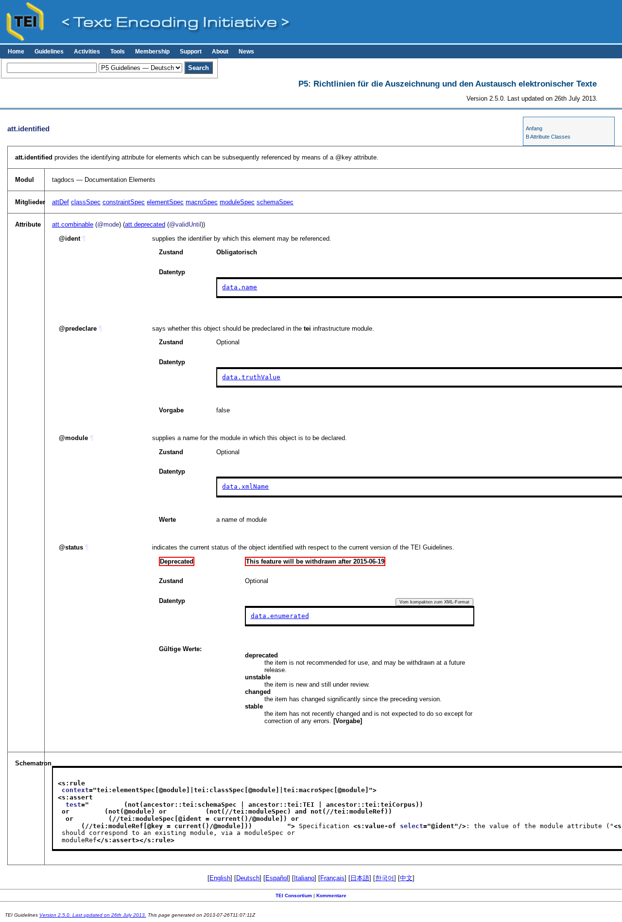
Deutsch (247, 878)
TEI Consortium (294, 895)
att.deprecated (145, 224)
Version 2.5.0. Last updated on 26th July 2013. (92, 915)
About (220, 51)
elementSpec (165, 202)
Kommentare (331, 895)
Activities (87, 51)
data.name (239, 287)
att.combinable (72, 224)
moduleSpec (237, 202)
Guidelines (49, 51)
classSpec (86, 202)
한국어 (384, 878)
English (219, 878)
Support (191, 51)
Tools (117, 51)
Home (16, 51)
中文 (406, 878)
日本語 (359, 878)
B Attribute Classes (548, 137)
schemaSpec (275, 202)
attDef (60, 202)
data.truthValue (251, 377)
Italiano (304, 878)
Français (332, 878)
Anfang (534, 128)
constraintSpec (124, 202)
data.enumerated (280, 616)
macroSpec (202, 202)
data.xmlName (245, 486)
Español (276, 878)
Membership (152, 51)
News (246, 51)
